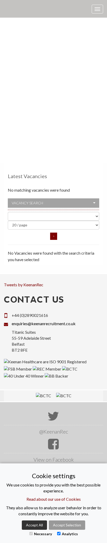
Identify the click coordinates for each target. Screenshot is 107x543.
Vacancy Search (27, 203)
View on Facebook (54, 459)
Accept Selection (67, 525)
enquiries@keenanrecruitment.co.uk (44, 323)
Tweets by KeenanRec (23, 284)
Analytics (70, 534)
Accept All (34, 525)
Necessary (43, 534)
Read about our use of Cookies (53, 499)
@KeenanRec (53, 431)
